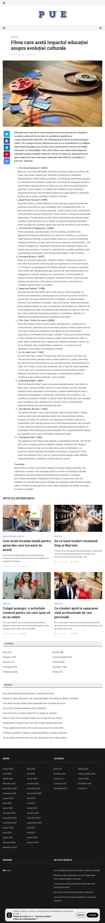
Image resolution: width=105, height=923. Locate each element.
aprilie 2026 (8, 779)
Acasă (8, 870)
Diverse (6, 662)
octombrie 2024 (9, 823)
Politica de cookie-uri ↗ (23, 916)
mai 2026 (31, 774)
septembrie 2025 (34, 793)
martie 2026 (32, 779)
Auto (5, 652)
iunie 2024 (7, 833)
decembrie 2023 (10, 847)
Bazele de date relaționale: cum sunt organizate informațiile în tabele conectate (40, 698)
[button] (4, 3)
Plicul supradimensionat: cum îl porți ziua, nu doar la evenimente (33, 728)
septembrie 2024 (34, 823)
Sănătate (56, 667)
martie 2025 (32, 808)
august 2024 (8, 828)
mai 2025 (31, 803)
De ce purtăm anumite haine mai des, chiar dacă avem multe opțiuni (35, 737)
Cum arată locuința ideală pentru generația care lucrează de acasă (27, 545)
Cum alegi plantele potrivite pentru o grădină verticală (28, 693)
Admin (32, 55)
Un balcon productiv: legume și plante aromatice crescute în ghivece (35, 732)
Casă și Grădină (9, 536)
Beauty (55, 652)
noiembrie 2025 (33, 788)
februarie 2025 (9, 813)
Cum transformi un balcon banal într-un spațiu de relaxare (30, 713)
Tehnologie (8, 672)
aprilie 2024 (8, 837)
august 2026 (8, 769)
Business (7, 657)
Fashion (56, 662)
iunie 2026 (7, 774)
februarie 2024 (9, 842)
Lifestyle (15, 37)
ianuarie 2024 (33, 842)
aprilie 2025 (8, 808)
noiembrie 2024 (33, 818)
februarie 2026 (9, 783)
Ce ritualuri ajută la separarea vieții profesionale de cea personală (76, 612)
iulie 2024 (31, 828)
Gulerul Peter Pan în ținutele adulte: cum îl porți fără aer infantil (32, 718)
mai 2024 (31, 833)
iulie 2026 (31, 769)
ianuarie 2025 (33, 813)
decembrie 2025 (10, 788)
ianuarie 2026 (33, 783)
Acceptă (92, 915)
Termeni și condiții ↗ (43, 916)
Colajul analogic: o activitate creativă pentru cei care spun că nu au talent (26, 612)
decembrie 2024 (10, 818)
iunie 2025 (7, 803)
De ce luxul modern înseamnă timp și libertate (24, 708)
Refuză (81, 915)
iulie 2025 (31, 798)
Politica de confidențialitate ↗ (25, 919)
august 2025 (8, 798)
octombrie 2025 (9, 793)
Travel (55, 672)
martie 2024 (32, 837)
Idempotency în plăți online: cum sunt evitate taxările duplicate (32, 723)
